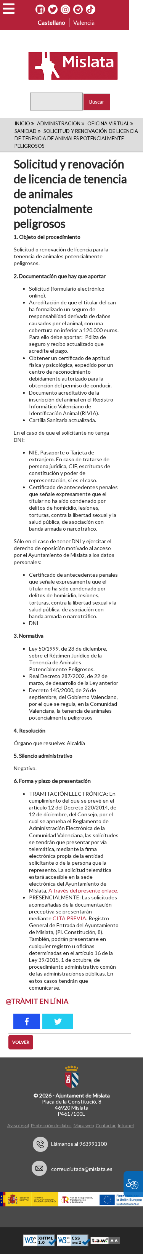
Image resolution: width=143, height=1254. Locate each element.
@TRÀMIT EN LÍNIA (37, 1001)
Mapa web (84, 1125)
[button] (8, 8)
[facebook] (26, 1021)
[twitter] (57, 1021)
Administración (58, 123)
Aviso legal (18, 1125)
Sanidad (25, 131)
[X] (52, 9)
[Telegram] (78, 9)
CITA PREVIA (69, 918)
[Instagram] (65, 9)
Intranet (126, 1125)
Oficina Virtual (108, 123)
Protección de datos (51, 1125)
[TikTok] (90, 9)
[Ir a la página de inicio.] (68, 65)
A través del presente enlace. (83, 890)
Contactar (106, 1125)
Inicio (22, 123)
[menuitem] (19, 1125)
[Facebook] (40, 9)
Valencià (84, 22)
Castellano (51, 22)
